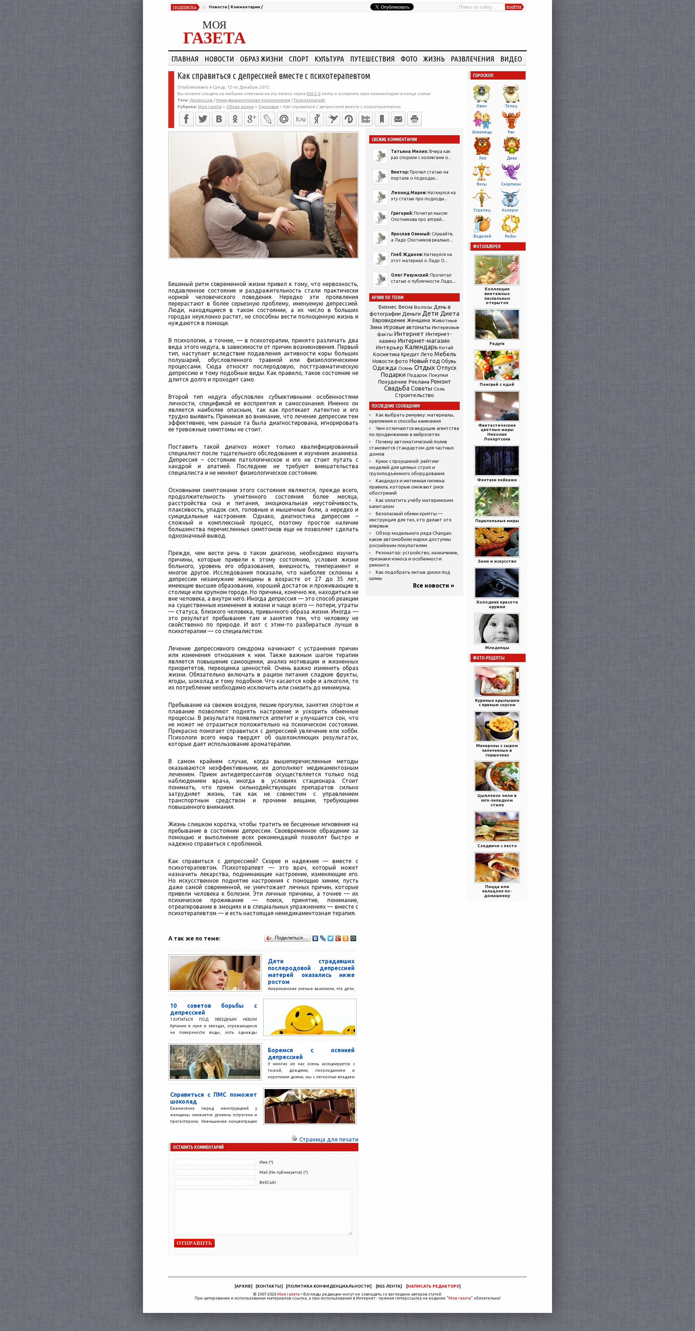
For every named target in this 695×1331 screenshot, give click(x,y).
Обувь (448, 361)
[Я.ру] (316, 119)
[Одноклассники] (235, 119)
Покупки (438, 375)
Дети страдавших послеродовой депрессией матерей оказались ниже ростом (311, 971)
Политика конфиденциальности (328, 1286)
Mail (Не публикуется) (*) (284, 1172)
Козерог (510, 210)
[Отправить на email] (398, 119)
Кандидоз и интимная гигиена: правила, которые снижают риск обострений (407, 487)
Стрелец (481, 210)
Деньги (411, 314)
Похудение (392, 382)
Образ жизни (261, 58)
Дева (512, 158)
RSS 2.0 (314, 93)
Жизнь (434, 58)
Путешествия (372, 58)
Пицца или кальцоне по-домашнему (497, 891)
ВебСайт (268, 1182)
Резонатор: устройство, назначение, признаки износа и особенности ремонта (413, 559)
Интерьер (389, 347)
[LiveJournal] (268, 119)
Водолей (482, 236)
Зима (376, 327)
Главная (185, 58)
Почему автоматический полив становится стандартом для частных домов (411, 448)
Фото (409, 58)
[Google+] (251, 119)
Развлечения (472, 58)
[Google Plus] (338, 938)
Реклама (418, 382)
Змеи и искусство (497, 561)
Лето (427, 354)
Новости (218, 7)
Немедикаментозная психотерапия (253, 100)
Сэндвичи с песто (497, 845)
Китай (446, 347)
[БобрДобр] (365, 119)
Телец (511, 106)
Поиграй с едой (497, 384)
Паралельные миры (497, 520)
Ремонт (441, 381)
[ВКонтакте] (219, 119)
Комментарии (245, 7)
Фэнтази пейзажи (497, 479)
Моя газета (288, 1294)
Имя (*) (266, 1162)
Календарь (421, 346)
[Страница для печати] (294, 1139)
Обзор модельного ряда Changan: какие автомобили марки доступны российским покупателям (410, 539)
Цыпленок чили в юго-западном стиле (497, 800)
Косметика (386, 354)
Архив (243, 1286)
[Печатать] (414, 119)
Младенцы (497, 647)
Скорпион (511, 184)
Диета (449, 313)
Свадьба (396, 388)
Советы (421, 388)
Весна (405, 307)
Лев (482, 158)
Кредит (410, 354)
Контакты (269, 1286)
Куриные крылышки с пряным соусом (497, 702)
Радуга (497, 343)
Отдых (424, 367)
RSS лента (388, 1286)
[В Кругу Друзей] (349, 119)
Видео (511, 58)
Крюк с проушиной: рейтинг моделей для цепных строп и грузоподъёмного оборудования (407, 467)
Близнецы (482, 132)
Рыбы (510, 236)
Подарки (393, 374)
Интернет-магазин (424, 340)
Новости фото (390, 361)
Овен (481, 106)
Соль (439, 389)
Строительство (414, 395)
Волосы (423, 307)
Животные (444, 320)
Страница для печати (328, 1139)
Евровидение (388, 320)
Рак (511, 132)
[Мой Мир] (353, 938)
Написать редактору (433, 1286)
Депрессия (201, 100)
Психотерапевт (309, 100)
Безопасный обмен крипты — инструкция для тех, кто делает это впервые (410, 520)
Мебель (445, 354)
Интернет (409, 333)
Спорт (299, 58)
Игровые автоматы (406, 327)
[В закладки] (382, 119)
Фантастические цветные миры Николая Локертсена (497, 432)
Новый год (424, 360)
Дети (430, 313)
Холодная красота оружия (497, 604)
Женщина (418, 320)
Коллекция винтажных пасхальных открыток (497, 295)
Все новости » (433, 585)
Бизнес (387, 307)
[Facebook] (186, 119)
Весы (482, 184)
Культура (329, 58)
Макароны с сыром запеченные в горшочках (497, 750)
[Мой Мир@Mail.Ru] (284, 119)
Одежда (384, 367)
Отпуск (446, 367)
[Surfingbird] (333, 119)
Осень (405, 368)
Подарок (417, 375)
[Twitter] (202, 119)
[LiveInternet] (300, 119)
